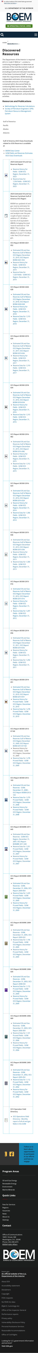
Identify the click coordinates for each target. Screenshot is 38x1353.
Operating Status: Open (20, 26)
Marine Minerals (8, 1190)
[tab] (19, 122)
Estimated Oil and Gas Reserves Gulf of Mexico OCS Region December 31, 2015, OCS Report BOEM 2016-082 (22, 446)
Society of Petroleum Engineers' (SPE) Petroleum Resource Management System (19, 111)
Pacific (5, 125)
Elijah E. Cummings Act (10, 1306)
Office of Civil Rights (9, 1335)
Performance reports (10, 1314)
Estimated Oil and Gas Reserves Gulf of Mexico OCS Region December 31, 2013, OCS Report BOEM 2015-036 (22, 545)
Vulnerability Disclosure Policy (13, 1322)
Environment (7, 1187)
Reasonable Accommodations (13, 1330)
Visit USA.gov (7, 1346)
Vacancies (6, 1211)
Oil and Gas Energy (9, 1180)
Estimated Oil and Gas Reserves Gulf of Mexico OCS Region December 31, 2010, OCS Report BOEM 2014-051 (22, 692)
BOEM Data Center (12, 151)
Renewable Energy (9, 1183)
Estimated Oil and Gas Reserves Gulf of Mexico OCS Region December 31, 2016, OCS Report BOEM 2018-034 (22, 397)
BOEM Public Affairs (9, 1244)
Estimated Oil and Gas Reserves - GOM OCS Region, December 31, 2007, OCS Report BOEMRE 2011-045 (21, 839)
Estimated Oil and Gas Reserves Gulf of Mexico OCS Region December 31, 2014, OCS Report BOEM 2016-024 (22, 496)
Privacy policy (7, 1318)
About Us (6, 1217)
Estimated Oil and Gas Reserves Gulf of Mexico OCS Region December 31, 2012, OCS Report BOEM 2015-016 (22, 594)
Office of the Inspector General (14, 1310)
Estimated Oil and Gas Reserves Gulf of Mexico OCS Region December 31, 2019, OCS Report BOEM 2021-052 (22, 255)
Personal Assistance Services (13, 1326)
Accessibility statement (11, 1286)
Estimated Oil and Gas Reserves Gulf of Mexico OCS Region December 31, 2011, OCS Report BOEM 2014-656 (22, 643)
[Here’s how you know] (19, 2)
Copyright (5, 1294)
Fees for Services (8, 1204)
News (4, 1214)
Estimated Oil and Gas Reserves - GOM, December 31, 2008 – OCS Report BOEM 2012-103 (22, 790)
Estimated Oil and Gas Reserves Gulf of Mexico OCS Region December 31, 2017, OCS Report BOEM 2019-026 (22, 348)
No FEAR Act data (8, 1302)
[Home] (19, 17)
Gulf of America (9, 121)
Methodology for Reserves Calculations (20, 106)
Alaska (6, 129)
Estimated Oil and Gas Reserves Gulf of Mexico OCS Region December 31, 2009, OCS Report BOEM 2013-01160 (22, 741)
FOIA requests (7, 1298)
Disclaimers (6, 1290)
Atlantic (6, 133)
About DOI (6, 1281)
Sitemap (5, 1220)
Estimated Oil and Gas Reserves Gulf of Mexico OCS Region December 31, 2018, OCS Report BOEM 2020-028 (22, 299)
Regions (5, 1207)
